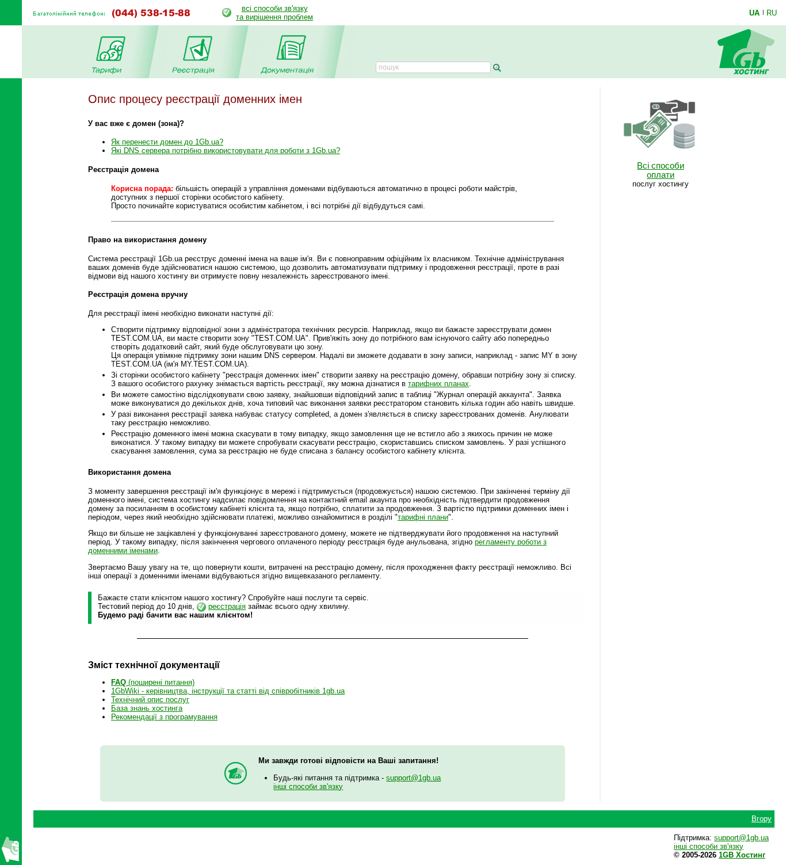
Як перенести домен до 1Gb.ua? (167, 142)
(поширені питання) (152, 682)
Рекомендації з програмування (164, 716)
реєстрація (227, 606)
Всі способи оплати (660, 170)
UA (754, 13)
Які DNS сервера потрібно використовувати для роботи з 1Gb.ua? (225, 150)
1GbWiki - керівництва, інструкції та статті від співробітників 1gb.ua (228, 691)
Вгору (761, 818)
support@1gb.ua (413, 777)
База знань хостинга (146, 708)
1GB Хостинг (742, 855)
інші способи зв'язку (308, 786)
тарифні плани (423, 517)
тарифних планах (438, 383)
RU (771, 13)
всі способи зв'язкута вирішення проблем (274, 12)
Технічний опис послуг (150, 699)
